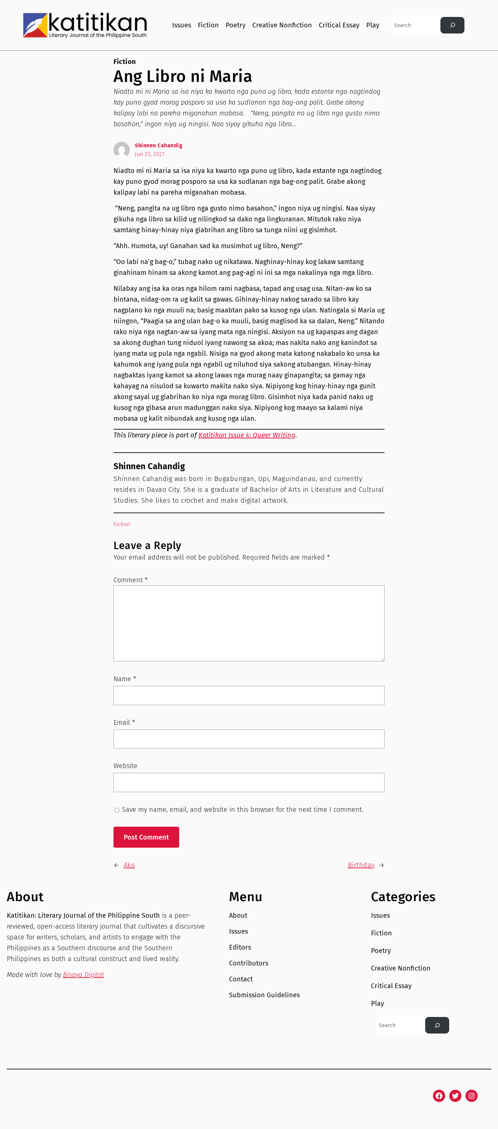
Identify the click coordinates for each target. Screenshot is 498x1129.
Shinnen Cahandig (158, 145)
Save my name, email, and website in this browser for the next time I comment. (242, 809)
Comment (130, 580)
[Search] (452, 25)
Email (124, 722)
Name (124, 679)
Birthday (361, 865)
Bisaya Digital (83, 975)
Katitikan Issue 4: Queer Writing (247, 435)
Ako (129, 865)
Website (125, 766)
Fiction (124, 62)
